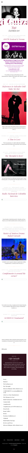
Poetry (5, 379)
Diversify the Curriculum (14, 188)
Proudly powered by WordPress (15, 443)
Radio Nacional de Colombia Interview (14, 194)
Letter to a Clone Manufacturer (11, 395)
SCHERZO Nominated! (14, 318)
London (17, 35)
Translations (16, 137)
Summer (5, 381)
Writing (17, 231)
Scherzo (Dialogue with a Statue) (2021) (13, 388)
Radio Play (16, 190)
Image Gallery (6, 411)
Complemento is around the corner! (14, 274)
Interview (22, 188)
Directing (11, 84)
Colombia (17, 135)
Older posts (4, 349)
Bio (4, 440)
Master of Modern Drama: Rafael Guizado (14, 234)
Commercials (6, 402)
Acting (9, 35)
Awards (13, 187)
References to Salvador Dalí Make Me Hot (14, 87)
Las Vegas (14, 35)
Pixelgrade (15, 445)
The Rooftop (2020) (8, 384)
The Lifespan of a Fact (8, 397)
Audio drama (16, 227)
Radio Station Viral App (9, 420)
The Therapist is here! (14, 156)
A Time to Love (14, 139)
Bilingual (12, 135)
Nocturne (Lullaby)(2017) (9, 416)
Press (6, 190)
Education (22, 228)
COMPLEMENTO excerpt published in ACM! (12, 391)
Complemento (5, 188)
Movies (5, 413)
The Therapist (14, 153)
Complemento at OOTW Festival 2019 (12, 406)
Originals (5, 418)
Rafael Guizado (22, 190)
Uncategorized (21, 84)
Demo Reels (6, 409)
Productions (22, 35)
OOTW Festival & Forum (14, 39)
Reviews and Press (8, 423)
